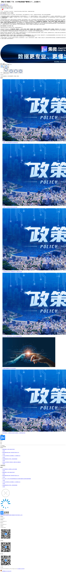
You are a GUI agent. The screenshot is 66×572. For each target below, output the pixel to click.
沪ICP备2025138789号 (20, 568)
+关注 (2, 434)
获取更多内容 (3, 465)
